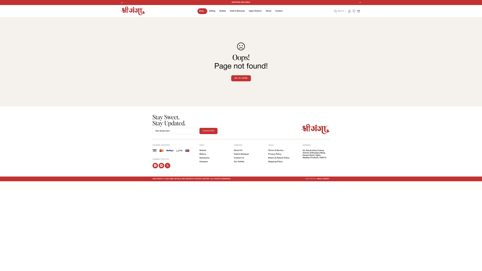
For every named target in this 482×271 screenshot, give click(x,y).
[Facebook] (155, 165)
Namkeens (204, 158)
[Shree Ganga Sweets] (132, 11)
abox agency (323, 179)
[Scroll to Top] (477, 257)
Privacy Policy (274, 154)
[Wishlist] (353, 11)
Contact (279, 11)
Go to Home (241, 78)
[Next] (360, 2)
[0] (358, 11)
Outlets (222, 11)
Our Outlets (239, 162)
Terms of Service (275, 150)
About (268, 11)
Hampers (203, 162)
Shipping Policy (275, 162)
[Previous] (122, 2)
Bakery (202, 154)
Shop (201, 11)
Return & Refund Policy (278, 158)
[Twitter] (167, 165)
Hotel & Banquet (237, 11)
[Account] (349, 11)
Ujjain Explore (255, 11)
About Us (238, 150)
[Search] (335, 11)
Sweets (202, 150)
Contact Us (239, 158)
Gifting (212, 11)
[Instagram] (161, 165)
